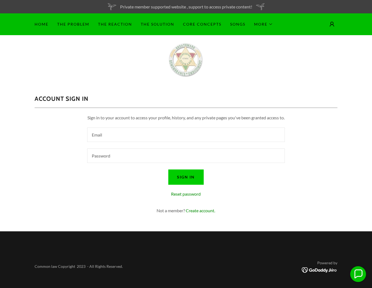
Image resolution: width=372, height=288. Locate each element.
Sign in (186, 177)
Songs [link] (237, 24)
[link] (186, 59)
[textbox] (186, 135)
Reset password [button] (186, 193)
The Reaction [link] (115, 24)
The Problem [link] (73, 24)
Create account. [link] (200, 210)
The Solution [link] (157, 24)
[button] (263, 24)
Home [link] (41, 24)
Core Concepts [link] (202, 24)
